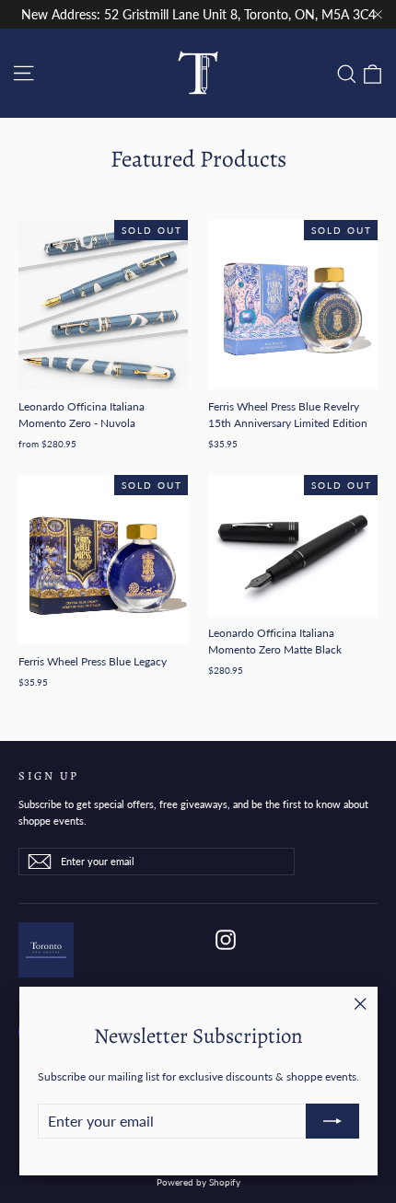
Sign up (48, 775)
